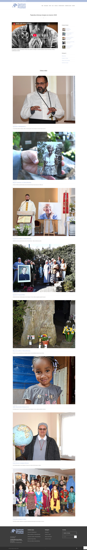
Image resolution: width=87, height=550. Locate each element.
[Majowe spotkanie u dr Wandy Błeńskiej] (64, 34)
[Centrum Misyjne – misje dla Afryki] (19, 5)
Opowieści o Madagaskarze (19, 126)
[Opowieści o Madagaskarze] (64, 29)
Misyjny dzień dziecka (66, 60)
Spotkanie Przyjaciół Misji (70, 41)
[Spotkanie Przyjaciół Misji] (64, 42)
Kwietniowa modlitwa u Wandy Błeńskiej (22, 238)
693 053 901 (19, 0)
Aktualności (64, 55)
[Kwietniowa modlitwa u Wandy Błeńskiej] (64, 38)
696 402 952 (24, 0)
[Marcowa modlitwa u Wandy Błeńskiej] (64, 47)
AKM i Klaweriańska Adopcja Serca (21, 407)
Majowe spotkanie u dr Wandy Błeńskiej (22, 182)
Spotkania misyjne (65, 62)
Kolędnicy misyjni (65, 58)
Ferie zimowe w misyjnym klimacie (21, 463)
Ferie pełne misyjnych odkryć (19, 519)
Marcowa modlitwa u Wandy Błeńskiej (21, 350)
